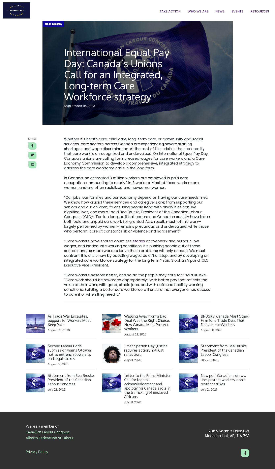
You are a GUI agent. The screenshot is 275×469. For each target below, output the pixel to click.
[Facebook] (245, 453)
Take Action (170, 11)
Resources (259, 11)
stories (139, 241)
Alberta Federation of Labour (49, 438)
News (219, 11)
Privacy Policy (37, 451)
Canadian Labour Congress (48, 432)
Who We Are (198, 11)
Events (237, 11)
